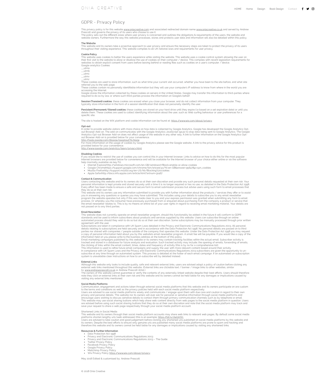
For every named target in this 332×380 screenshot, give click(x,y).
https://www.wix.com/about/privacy (191, 120)
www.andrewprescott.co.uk (100, 270)
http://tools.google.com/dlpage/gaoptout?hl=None (110, 140)
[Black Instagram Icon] (313, 9)
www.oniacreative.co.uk (209, 29)
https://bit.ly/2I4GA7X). (171, 317)
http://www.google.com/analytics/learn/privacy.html (111, 148)
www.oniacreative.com (136, 29)
